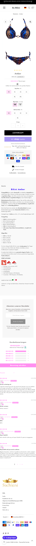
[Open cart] (32, 8)
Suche (3, 496)
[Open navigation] (4, 7)
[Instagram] (6, 533)
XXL (20, 96)
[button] (14, 81)
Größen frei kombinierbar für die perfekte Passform (18, 86)
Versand (4, 507)
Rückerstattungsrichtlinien (8, 503)
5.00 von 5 (23, 345)
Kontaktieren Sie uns (7, 498)
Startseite (15, 14)
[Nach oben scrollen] (32, 541)
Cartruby (27, 542)
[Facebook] (3, 533)
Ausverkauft (18, 133)
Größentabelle (12, 172)
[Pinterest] (8, 533)
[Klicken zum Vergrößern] (30, 22)
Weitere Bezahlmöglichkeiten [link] (18, 143)
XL (14, 96)
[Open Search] (29, 8)
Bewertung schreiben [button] (18, 365)
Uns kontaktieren (22, 172)
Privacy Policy (5, 505)
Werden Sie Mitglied (18, 321)
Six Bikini (16, 7)
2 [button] (17, 464)
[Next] (31, 2)
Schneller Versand (19, 166)
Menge (18, 122)
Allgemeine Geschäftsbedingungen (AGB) (12, 501)
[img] (3, 378)
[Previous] (4, 2)
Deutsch (5, 517)
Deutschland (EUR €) (18, 517)
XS (8, 92)
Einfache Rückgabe (19, 169)
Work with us (5, 510)
